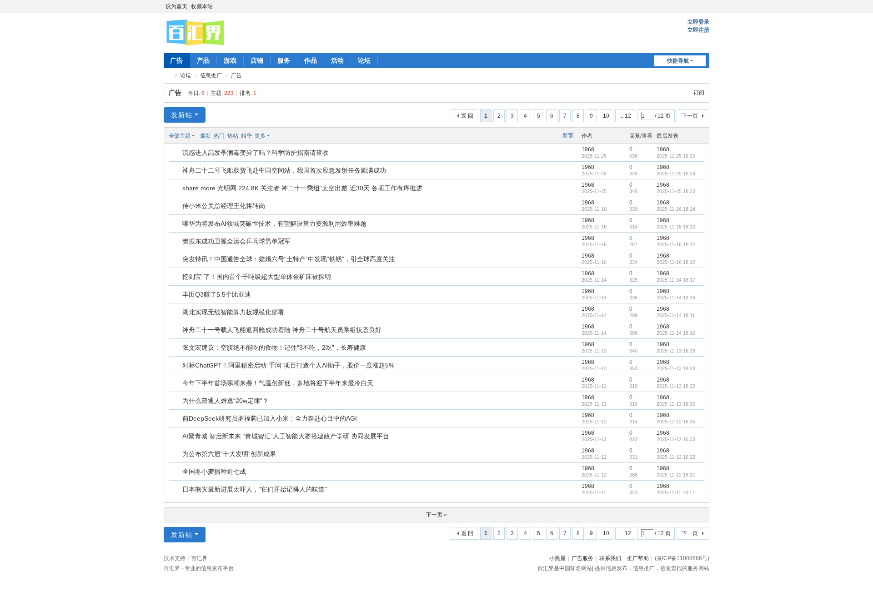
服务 (283, 60)
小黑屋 (557, 558)
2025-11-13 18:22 (676, 386)
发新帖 (182, 115)
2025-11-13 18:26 (676, 350)
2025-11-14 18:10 (676, 333)
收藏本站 (202, 6)
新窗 (567, 135)
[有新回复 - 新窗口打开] (176, 153)
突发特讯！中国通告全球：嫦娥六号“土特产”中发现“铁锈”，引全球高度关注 (288, 259)
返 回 (467, 116)
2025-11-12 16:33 (676, 439)
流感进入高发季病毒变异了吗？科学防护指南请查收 (255, 152)
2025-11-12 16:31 (676, 474)
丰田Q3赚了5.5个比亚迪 (216, 294)
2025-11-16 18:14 (676, 209)
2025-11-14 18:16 (676, 297)
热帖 (232, 136)
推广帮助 (638, 558)
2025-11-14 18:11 (676, 315)
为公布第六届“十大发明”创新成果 (229, 453)
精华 (246, 136)
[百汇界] (195, 32)
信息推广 (211, 75)
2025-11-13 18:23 (676, 368)
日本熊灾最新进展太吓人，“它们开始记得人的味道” (254, 489)
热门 (219, 136)
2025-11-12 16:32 (676, 457)
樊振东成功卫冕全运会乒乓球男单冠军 (236, 241)
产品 (203, 60)
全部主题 (180, 136)
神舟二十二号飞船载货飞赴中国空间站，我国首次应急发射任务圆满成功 (284, 170)
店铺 (257, 60)
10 (606, 116)
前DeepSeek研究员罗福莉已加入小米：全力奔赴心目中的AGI (269, 418)
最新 (205, 136)
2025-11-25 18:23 (676, 191)
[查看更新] (278, 136)
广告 (176, 60)
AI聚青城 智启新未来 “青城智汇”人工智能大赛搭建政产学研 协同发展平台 (285, 436)
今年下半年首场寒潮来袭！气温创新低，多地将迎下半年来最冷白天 (277, 383)
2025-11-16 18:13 (676, 226)
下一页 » (436, 515)
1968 (588, 149)
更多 (260, 136)
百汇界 (167, 75)
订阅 (698, 92)
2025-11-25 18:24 (676, 173)
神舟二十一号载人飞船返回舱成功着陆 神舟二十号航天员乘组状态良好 (281, 329)
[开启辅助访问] (696, 6)
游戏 (230, 60)
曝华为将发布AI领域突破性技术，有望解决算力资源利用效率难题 (274, 223)
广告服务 (582, 558)
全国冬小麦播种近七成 (214, 471)
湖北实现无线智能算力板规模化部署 (233, 312)
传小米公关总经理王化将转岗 (223, 205)
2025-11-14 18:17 (676, 280)
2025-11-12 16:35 (676, 421)
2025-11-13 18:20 (676, 404)
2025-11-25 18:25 (676, 156)
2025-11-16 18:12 (676, 244)
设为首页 (176, 6)
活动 (337, 60)
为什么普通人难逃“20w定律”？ (225, 400)
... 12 (625, 116)
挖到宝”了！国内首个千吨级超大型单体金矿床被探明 (256, 276)
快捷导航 (678, 61)
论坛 (364, 60)
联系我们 (610, 558)
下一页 (690, 116)
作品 (310, 60)
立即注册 (698, 30)
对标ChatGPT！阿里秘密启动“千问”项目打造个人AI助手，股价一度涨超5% (288, 365)
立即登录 (698, 22)
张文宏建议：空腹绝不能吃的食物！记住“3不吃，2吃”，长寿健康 (274, 347)
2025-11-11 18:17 (676, 492)
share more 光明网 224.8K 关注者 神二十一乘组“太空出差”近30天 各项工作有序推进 (302, 188)
